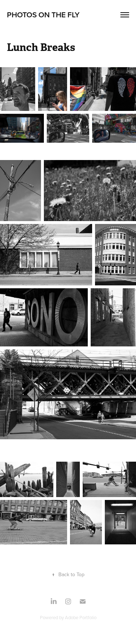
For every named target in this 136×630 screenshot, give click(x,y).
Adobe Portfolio (80, 617)
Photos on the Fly (43, 14)
